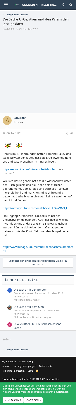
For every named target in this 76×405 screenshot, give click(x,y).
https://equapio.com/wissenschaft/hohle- (29, 169)
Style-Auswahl (9, 361)
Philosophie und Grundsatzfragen (32, 317)
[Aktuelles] (63, 4)
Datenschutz (45, 366)
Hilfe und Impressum (14, 370)
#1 (71, 133)
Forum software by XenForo (30, 379)
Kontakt (6, 366)
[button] (6, 4)
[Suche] (70, 4)
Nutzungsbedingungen (24, 366)
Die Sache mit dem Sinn (29, 307)
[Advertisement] (38, 73)
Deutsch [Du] (26, 361)
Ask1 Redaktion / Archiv (26, 299)
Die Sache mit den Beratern (31, 289)
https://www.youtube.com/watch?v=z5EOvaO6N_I (35, 208)
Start (30, 370)
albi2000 (9, 29)
